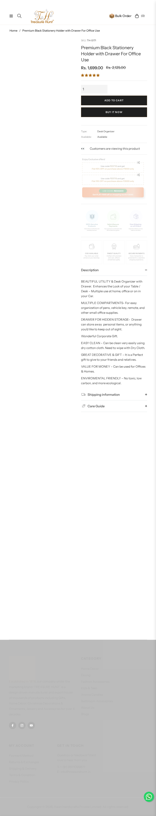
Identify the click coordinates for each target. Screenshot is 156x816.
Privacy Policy (19, 781)
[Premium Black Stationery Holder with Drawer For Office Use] (42, 354)
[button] (90, 75)
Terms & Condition (22, 775)
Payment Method (21, 755)
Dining (85, 675)
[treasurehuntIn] (42, 16)
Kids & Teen (89, 688)
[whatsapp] (149, 797)
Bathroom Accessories (97, 701)
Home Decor (90, 669)
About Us (87, 707)
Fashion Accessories (95, 682)
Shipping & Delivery (23, 768)
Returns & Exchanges (24, 762)
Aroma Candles (92, 695)
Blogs (85, 714)
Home (13, 30)
